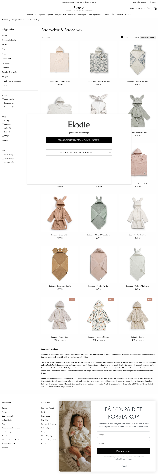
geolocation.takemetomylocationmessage (79, 140)
